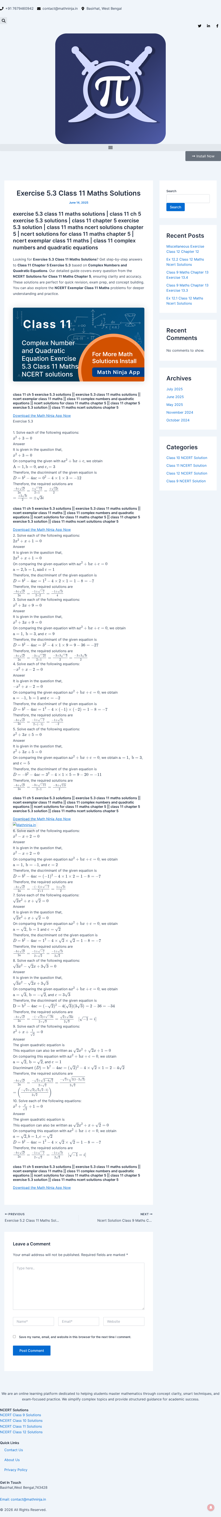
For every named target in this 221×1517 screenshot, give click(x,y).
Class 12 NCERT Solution (186, 473)
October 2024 (177, 420)
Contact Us (13, 1450)
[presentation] (22, 438)
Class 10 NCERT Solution (186, 458)
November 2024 (179, 412)
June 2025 (175, 397)
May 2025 (174, 404)
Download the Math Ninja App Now (42, 415)
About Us (12, 1460)
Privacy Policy (15, 1470)
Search (171, 191)
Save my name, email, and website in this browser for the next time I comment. (75, 1337)
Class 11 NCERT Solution (186, 465)
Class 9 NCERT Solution (186, 481)
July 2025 (174, 389)
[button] (3, 20)
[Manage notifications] (210, 1507)
